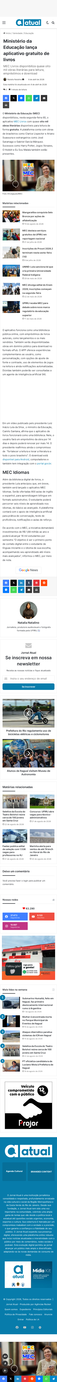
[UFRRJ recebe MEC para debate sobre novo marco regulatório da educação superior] (11, 307)
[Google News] (28, 570)
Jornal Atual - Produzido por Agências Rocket (28, 1304)
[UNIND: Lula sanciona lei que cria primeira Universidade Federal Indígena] (11, 271)
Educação (29, 33)
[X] (13, 98)
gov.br (47, 463)
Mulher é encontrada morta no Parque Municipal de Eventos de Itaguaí (37, 1020)
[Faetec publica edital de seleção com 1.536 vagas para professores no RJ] (15, 836)
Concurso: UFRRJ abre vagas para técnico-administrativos (42, 814)
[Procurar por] (53, 23)
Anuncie (48, 1314)
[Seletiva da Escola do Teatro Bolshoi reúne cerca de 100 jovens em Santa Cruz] (15, 801)
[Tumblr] (29, 583)
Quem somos (11, 1309)
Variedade (17, 33)
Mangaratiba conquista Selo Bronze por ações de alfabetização (37, 216)
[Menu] (4, 23)
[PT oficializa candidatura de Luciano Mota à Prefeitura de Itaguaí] (11, 1066)
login (25, 880)
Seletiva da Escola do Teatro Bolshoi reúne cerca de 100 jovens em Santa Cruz (37, 1049)
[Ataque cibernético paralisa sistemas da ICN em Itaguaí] (11, 1036)
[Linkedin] (21, 583)
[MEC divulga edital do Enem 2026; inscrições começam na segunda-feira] (11, 289)
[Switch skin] (47, 23)
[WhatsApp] (29, 98)
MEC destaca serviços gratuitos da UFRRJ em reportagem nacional (34, 234)
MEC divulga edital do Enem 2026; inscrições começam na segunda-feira (37, 289)
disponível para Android (16, 459)
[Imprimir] (6, 105)
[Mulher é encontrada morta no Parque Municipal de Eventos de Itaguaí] (11, 1021)
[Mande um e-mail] (23, 79)
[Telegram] (36, 98)
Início (8, 33)
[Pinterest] (36, 583)
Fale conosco (35, 1314)
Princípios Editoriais (42, 1309)
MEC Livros (20, 121)
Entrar (21, 1319)
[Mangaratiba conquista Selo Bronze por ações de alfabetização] (11, 216)
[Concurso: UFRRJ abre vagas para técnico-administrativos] (42, 801)
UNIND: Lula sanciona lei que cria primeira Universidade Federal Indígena (37, 270)
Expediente (25, 1309)
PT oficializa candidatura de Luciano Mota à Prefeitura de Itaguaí (37, 1064)
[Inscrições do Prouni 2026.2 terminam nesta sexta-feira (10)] (11, 252)
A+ (5, 1356)
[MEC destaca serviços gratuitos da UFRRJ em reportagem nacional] (11, 234)
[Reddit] (44, 583)
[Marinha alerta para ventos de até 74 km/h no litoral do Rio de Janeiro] (42, 836)
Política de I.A (32, 1319)
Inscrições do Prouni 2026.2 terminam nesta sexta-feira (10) (37, 252)
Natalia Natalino (14, 79)
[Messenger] (21, 98)
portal (40, 463)
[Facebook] (6, 98)
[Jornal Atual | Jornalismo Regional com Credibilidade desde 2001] (28, 22)
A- (5, 1370)
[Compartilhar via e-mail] (44, 98)
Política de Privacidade (16, 1314)
